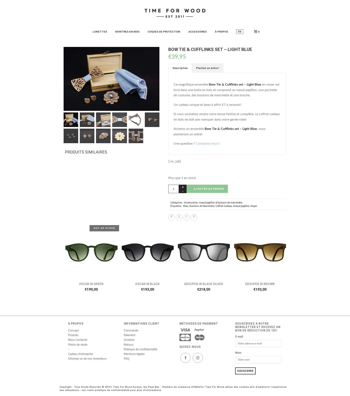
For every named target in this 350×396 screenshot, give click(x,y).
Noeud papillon (241, 206)
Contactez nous (207, 143)
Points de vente (77, 344)
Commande (131, 330)
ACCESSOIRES (197, 31)
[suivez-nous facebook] (185, 358)
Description (180, 68)
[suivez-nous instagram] (198, 358)
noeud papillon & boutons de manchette (220, 202)
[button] (151, 55)
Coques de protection (164, 31)
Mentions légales (134, 354)
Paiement (129, 335)
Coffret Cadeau (224, 206)
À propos (221, 31)
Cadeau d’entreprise (80, 354)
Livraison (129, 340)
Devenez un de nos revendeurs (87, 358)
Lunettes (100, 31)
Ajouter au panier (209, 188)
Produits (73, 335)
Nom (238, 353)
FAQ (126, 358)
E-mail (239, 336)
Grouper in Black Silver (203, 284)
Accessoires (191, 202)
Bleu (185, 206)
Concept (73, 330)
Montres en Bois (127, 31)
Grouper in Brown (260, 284)
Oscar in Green (91, 284)
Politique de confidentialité (140, 349)
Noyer (254, 206)
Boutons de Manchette (201, 206)
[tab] (180, 68)
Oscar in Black (147, 284)
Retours (128, 344)
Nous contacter (78, 340)
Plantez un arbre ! (207, 68)
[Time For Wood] (175, 13)
